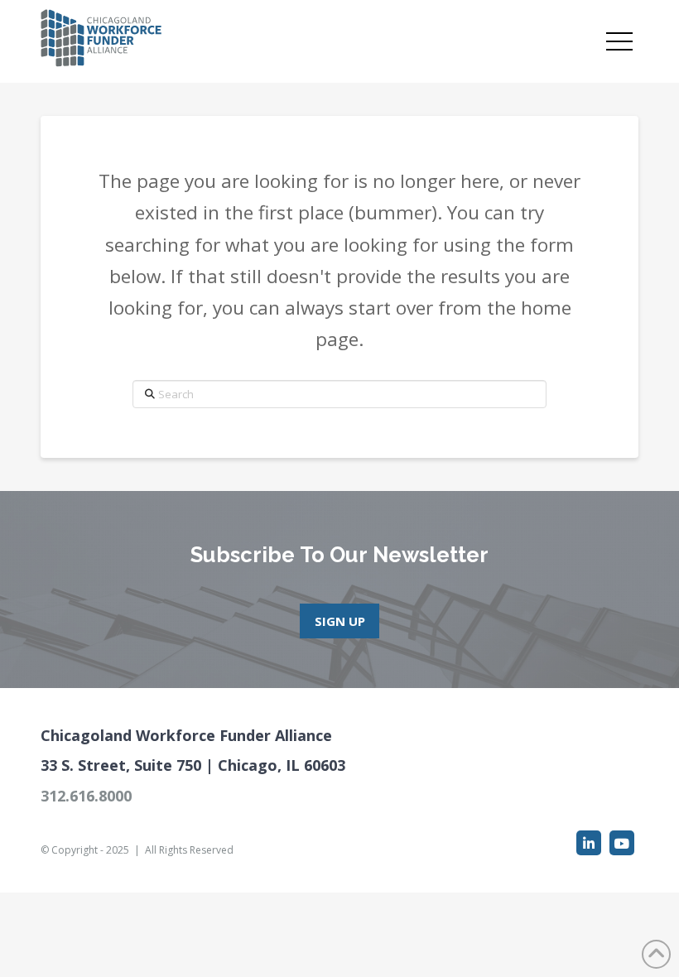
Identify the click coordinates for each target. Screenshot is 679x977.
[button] (619, 41)
